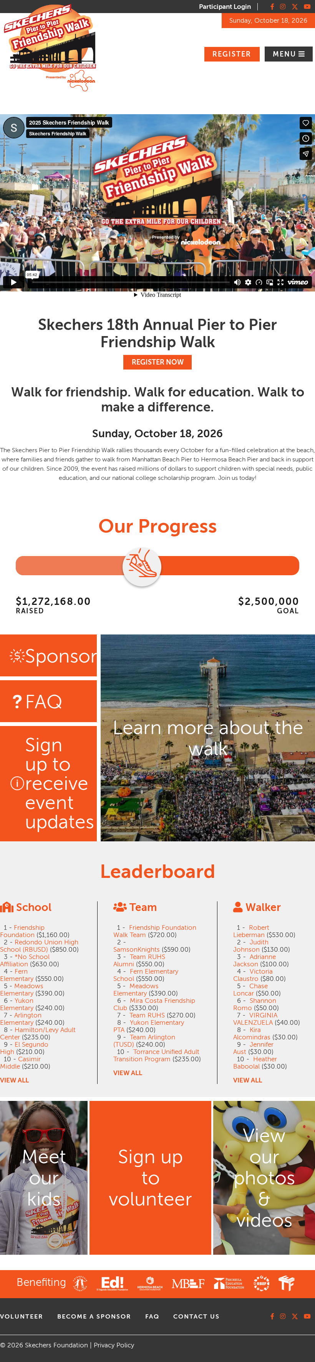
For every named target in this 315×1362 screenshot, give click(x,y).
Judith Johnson (251, 946)
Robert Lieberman (251, 931)
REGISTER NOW (158, 362)
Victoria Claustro (253, 975)
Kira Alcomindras (251, 1033)
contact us (196, 1316)
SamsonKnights (136, 949)
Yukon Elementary (16, 1004)
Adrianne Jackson (254, 960)
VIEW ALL (14, 1080)
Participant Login (225, 6)
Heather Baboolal (255, 1063)
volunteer (21, 1316)
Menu (285, 54)
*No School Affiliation (25, 960)
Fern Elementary (16, 975)
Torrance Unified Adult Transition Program (156, 1055)
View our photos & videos (264, 1178)
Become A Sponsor (94, 1316)
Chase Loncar (250, 989)
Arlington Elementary (20, 1019)
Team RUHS (147, 1015)
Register (231, 54)
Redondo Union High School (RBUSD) (39, 946)
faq (152, 1316)
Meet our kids (44, 1178)
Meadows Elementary (21, 989)
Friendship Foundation (22, 931)
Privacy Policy (114, 1345)
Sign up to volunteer (150, 1178)
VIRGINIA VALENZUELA (255, 1019)
